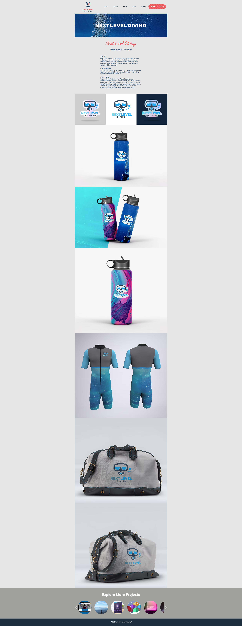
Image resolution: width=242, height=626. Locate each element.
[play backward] (76, 607)
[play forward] (166, 607)
